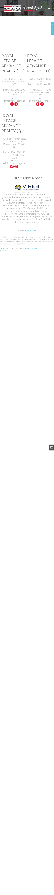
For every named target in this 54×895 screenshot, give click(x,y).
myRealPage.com (30, 230)
